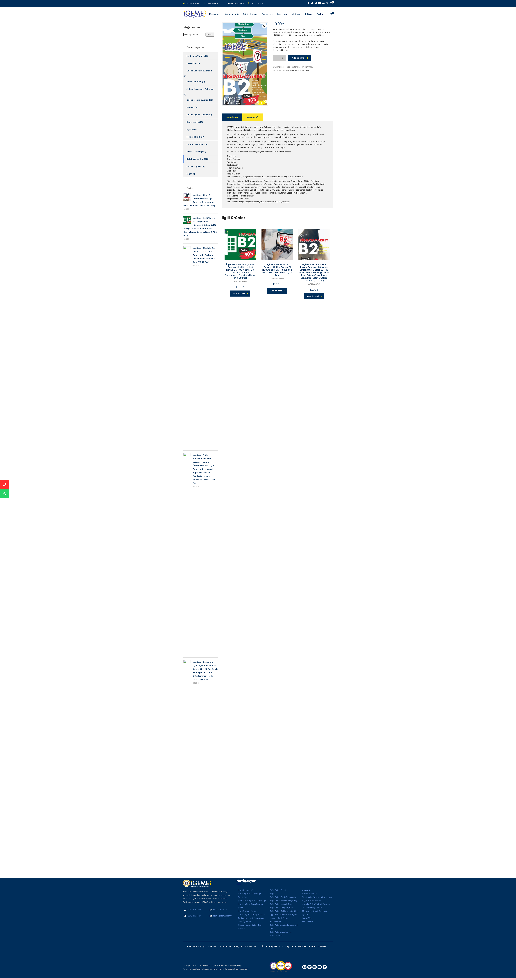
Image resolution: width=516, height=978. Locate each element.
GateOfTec (192, 63)
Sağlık (272, 893)
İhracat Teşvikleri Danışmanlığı (249, 893)
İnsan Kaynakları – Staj (275, 946)
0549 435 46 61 (212, 3)
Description (232, 117)
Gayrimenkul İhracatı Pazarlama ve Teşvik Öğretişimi (251, 920)
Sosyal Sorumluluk (220, 946)
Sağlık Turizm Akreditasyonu (280, 932)
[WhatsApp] (4, 493)
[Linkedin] (325, 967)
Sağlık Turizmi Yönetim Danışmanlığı (283, 900)
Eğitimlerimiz (250, 14)
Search (210, 34)
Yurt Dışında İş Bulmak (312, 907)
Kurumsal (214, 14)
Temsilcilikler (318, 946)
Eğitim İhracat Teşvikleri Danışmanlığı (252, 900)
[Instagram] (314, 967)
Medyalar (282, 14)
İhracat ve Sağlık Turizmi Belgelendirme (279, 920)
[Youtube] (320, 967)
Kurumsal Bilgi (197, 946)
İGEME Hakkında (309, 893)
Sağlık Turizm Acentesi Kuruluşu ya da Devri (284, 927)
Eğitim (190, 129)
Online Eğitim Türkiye (197, 114)
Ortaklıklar (300, 946)
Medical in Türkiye (196, 56)
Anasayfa (306, 890)
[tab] (232, 117)
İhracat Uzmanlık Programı (248, 911)
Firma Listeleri (288, 70)
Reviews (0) (252, 117)
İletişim (308, 14)
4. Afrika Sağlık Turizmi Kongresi (316, 904)
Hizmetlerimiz (231, 14)
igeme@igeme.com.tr (235, 3)
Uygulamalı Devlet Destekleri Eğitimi (283, 914)
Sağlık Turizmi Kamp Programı (281, 907)
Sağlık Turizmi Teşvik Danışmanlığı (283, 897)
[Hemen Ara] (4, 484)
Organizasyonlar (195, 144)
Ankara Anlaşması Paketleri (200, 89)
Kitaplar (190, 107)
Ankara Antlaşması (277, 935)
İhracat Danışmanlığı (245, 890)
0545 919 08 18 (193, 3)
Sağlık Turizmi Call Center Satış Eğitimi (284, 911)
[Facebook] (304, 967)
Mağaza (296, 14)
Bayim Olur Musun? (247, 946)
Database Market (302, 70)
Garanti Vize (242, 897)
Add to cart (298, 58)
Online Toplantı (194, 166)
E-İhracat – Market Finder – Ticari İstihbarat (250, 927)
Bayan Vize (307, 918)
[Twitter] (309, 967)
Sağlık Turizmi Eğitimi (278, 890)
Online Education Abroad (199, 71)
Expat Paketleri (194, 81)
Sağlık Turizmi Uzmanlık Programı (282, 904)
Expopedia (267, 14)
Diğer (189, 174)
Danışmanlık (193, 122)
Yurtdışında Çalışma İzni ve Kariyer (317, 897)
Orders (320, 14)
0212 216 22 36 (258, 3)
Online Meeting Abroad (198, 100)
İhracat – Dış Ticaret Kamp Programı (251, 914)
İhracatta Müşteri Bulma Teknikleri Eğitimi (250, 906)
